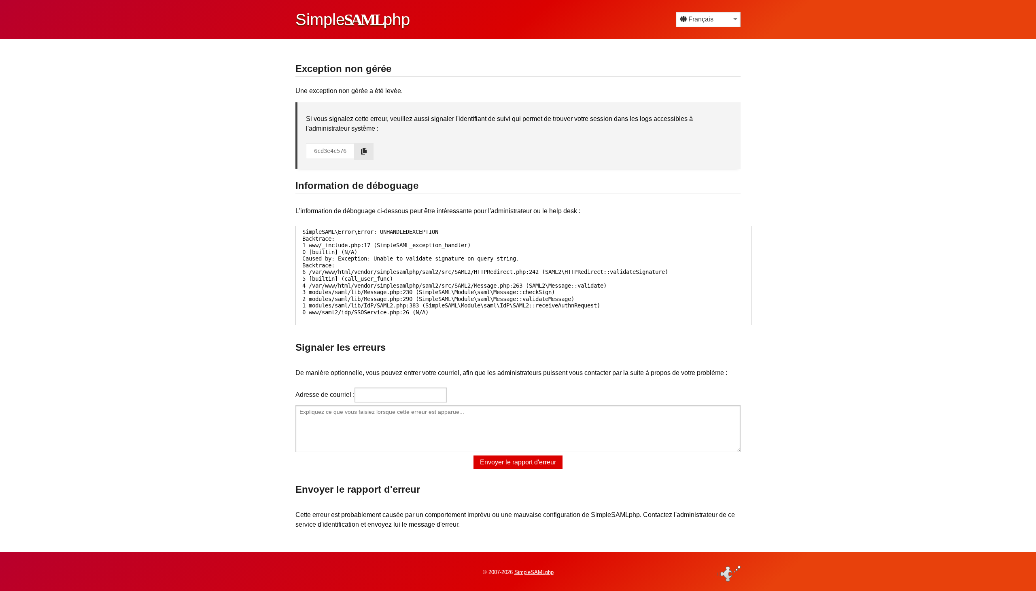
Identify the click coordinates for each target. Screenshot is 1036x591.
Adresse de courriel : (325, 394)
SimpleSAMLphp (534, 572)
